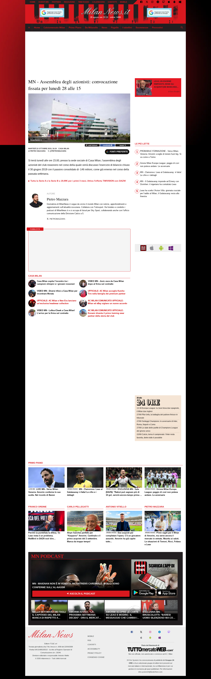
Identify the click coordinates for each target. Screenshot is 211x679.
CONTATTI (112, 2)
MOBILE (123, 2)
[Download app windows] (180, 2)
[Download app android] (174, 2)
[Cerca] (182, 27)
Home (32, 2)
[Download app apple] (169, 2)
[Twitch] (163, 2)
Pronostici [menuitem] (157, 27)
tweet (122, 145)
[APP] (143, 248)
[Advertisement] (158, 273)
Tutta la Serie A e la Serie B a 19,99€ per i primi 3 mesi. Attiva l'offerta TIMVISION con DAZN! (78, 181)
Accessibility (94, 649)
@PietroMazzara (57, 151)
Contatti (92, 645)
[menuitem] (29, 27)
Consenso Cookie (96, 657)
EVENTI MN (44, 2)
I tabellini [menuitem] (127, 27)
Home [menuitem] (37, 27)
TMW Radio (83, 2)
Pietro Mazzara (38, 151)
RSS (89, 640)
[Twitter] (147, 2)
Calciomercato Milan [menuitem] (54, 27)
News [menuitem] (104, 27)
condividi (107, 145)
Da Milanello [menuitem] (91, 27)
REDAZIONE (69, 2)
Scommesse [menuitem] (142, 27)
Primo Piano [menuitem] (75, 27)
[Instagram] (152, 2)
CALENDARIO (98, 2)
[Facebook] (141, 2)
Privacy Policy (94, 653)
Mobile (91, 636)
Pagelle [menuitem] (115, 27)
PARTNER (56, 2)
